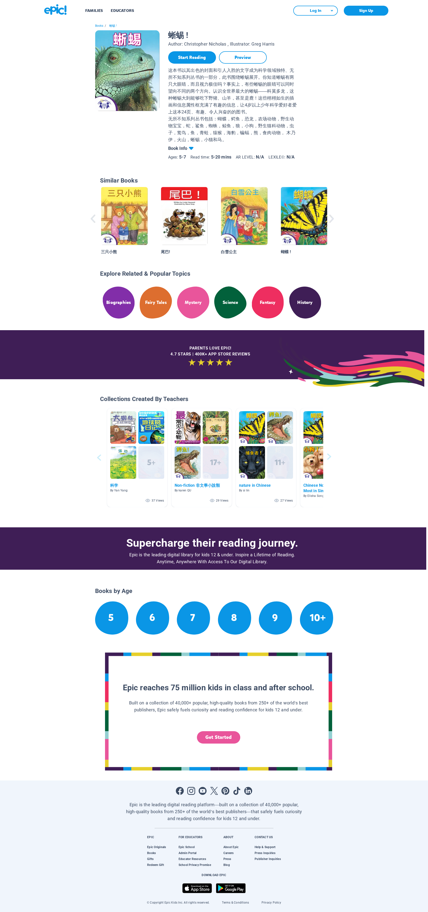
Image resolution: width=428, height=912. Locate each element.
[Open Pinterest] (225, 791)
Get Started (218, 737)
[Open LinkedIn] (248, 791)
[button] (137, 457)
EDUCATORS (122, 10)
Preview (243, 57)
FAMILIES (94, 10)
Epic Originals (156, 847)
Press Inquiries (265, 853)
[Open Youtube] (203, 791)
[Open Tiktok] (237, 791)
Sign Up (366, 10)
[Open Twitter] (214, 791)
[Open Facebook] (180, 791)
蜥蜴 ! (113, 25)
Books (99, 25)
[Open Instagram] (191, 791)
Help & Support (265, 847)
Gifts (150, 859)
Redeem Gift (155, 865)
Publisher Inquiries (268, 859)
